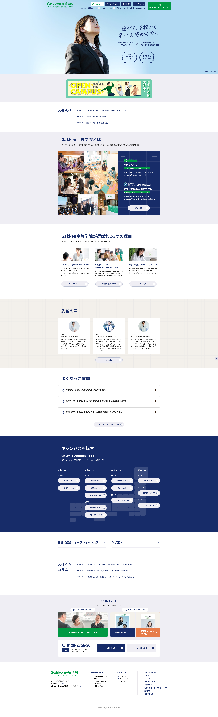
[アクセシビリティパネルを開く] (216, 358)
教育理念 (96, 679)
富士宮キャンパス (122, 481)
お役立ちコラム (140, 8)
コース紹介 (143, 284)
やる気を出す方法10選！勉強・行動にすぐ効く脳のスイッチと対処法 (110, 577)
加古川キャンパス (95, 495)
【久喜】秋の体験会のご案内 (96, 117)
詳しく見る (138, 208)
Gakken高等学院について (89, 8)
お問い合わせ (140, 4)
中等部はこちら (98, 4)
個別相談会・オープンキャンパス (159, 8)
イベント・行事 (124, 679)
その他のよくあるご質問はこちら (109, 424)
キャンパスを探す (114, 4)
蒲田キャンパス (149, 481)
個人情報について (56, 683)
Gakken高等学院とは (100, 676)
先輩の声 (122, 681)
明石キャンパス (95, 488)
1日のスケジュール (75, 284)
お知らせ (147, 678)
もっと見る (109, 360)
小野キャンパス (95, 481)
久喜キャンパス (149, 505)
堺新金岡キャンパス (95, 508)
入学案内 (119, 8)
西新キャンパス (69, 481)
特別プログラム (98, 686)
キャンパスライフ (107, 8)
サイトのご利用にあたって (59, 681)
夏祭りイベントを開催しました (97, 123)
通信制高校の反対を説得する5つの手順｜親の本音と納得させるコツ (109, 571)
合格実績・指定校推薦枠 (109, 284)
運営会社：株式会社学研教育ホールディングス (65, 686)
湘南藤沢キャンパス (149, 493)
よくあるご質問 (129, 8)
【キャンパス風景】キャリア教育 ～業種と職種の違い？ (106, 110)
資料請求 (127, 4)
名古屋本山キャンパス (122, 500)
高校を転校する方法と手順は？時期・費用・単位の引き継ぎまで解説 (110, 564)
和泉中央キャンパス (95, 515)
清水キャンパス (122, 488)
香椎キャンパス (69, 488)
